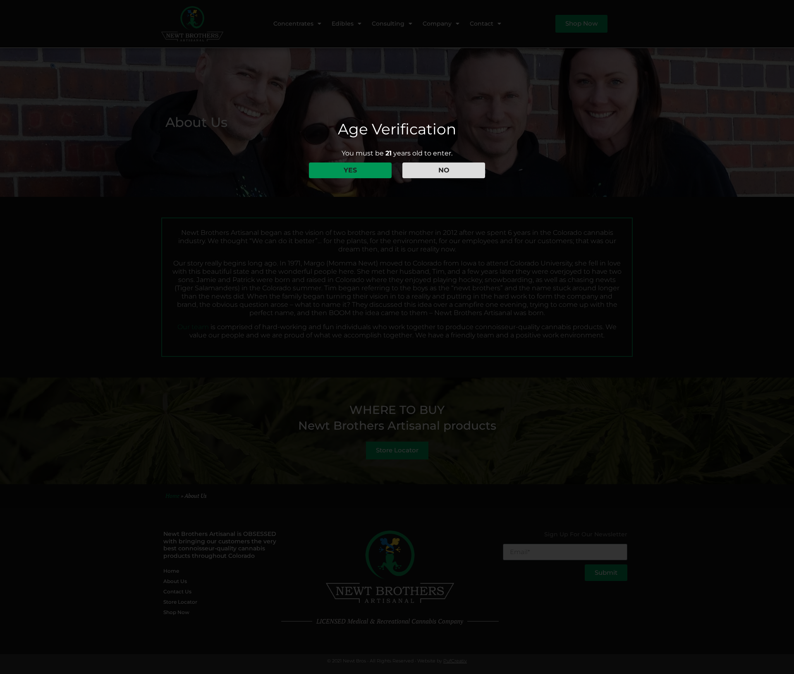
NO (444, 170)
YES (350, 170)
